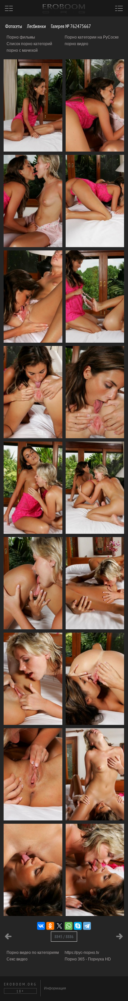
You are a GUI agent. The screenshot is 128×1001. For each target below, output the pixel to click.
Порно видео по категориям (33, 952)
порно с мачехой (22, 50)
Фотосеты (13, 26)
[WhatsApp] (69, 926)
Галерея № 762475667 (70, 26)
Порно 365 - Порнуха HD (88, 959)
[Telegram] (87, 926)
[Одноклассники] (50, 926)
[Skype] (78, 926)
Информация (55, 988)
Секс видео (17, 959)
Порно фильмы (21, 37)
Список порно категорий (29, 44)
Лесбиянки (36, 26)
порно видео (76, 44)
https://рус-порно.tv (82, 952)
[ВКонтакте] (41, 926)
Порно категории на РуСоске (92, 37)
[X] (59, 926)
